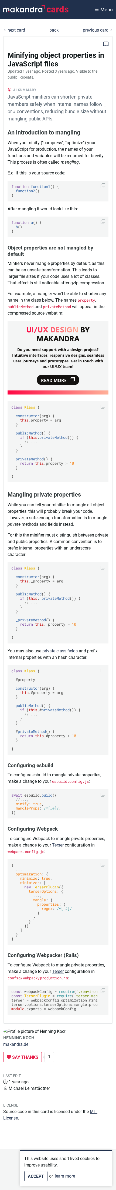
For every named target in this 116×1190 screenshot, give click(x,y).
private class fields (60, 650)
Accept (36, 1176)
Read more (54, 380)
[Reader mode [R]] (105, 44)
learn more (65, 1176)
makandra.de (15, 1044)
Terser (58, 845)
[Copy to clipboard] (102, 186)
